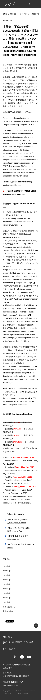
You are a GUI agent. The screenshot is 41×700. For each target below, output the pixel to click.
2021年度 (6, 584)
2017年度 (6, 602)
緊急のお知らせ (9, 607)
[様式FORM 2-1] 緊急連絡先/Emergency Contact (18, 521)
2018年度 (6, 598)
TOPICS (6, 559)
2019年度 (6, 593)
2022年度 (6, 580)
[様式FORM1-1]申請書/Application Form (21, 231)
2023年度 (6, 575)
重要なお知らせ (9, 611)
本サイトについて (9, 649)
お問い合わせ (7, 637)
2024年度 (6, 571)
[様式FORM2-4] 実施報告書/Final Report (21, 546)
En (30, 4)
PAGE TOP (36, 625)
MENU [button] (36, 4)
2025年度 (6, 566)
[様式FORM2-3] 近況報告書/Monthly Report (17, 537)
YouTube (29, 657)
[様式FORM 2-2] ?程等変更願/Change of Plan (18, 529)
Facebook (22, 657)
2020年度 (6, 589)
